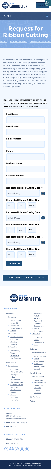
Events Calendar (16, 337)
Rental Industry (39, 361)
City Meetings (35, 397)
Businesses (33, 349)
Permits (13, 331)
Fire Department (16, 382)
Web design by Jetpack (33, 465)
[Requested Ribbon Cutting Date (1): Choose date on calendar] (43, 193)
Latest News (38, 380)
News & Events (35, 373)
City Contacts (15, 358)
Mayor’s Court (39, 313)
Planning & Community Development (39, 323)
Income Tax (14, 325)
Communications (16, 385)
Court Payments (16, 328)
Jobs (36, 345)
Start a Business (40, 356)
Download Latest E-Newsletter (24, 278)
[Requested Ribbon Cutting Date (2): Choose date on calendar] (43, 217)
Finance (13, 392)
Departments (11, 362)
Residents (9, 313)
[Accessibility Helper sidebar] (48, 3)
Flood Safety (15, 350)
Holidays (13, 344)
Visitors (32, 401)
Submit (12, 263)
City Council (14, 369)
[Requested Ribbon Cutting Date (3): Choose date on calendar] (43, 242)
